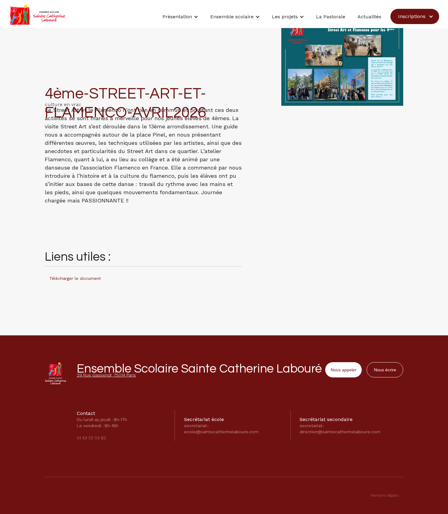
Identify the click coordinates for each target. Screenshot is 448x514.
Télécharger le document (75, 278)
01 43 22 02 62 (91, 437)
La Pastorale (330, 17)
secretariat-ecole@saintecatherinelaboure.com (221, 428)
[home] (37, 15)
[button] (180, 18)
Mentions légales (385, 495)
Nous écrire (385, 369)
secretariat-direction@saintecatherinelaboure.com (340, 428)
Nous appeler (344, 369)
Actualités (369, 17)
